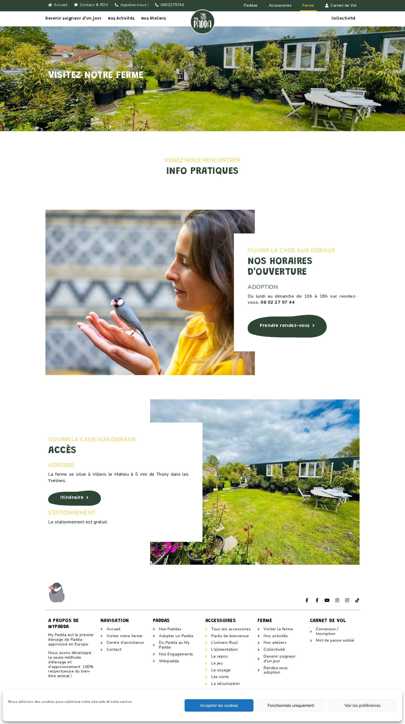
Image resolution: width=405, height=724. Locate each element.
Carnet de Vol (344, 5)
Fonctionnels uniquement (291, 705)
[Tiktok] (357, 600)
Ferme (308, 5)
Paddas (251, 5)
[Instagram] (337, 600)
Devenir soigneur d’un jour (73, 19)
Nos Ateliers (153, 19)
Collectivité (343, 19)
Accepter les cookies (219, 705)
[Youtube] (327, 600)
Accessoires (280, 5)
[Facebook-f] (307, 600)
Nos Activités (121, 19)
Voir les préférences (362, 705)
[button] (287, 326)
